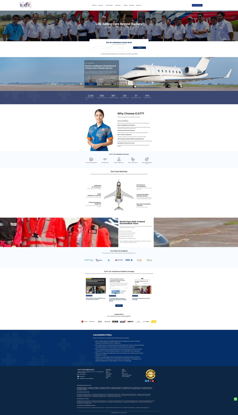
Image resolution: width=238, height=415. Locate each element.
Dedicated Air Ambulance (96, 186)
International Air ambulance (141, 185)
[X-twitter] (155, 381)
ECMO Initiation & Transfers (94, 194)
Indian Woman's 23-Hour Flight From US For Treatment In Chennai (95, 299)
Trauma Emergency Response (94, 203)
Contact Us (138, 5)
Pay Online (131, 5)
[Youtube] (153, 381)
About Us (94, 5)
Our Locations (109, 5)
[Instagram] (151, 381)
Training (125, 5)
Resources (118, 5)
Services (100, 5)
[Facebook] (148, 381)
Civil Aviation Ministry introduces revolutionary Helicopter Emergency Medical (118, 300)
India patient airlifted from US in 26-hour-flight (141, 299)
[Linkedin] (146, 381)
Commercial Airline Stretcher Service (143, 195)
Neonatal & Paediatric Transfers (144, 204)
